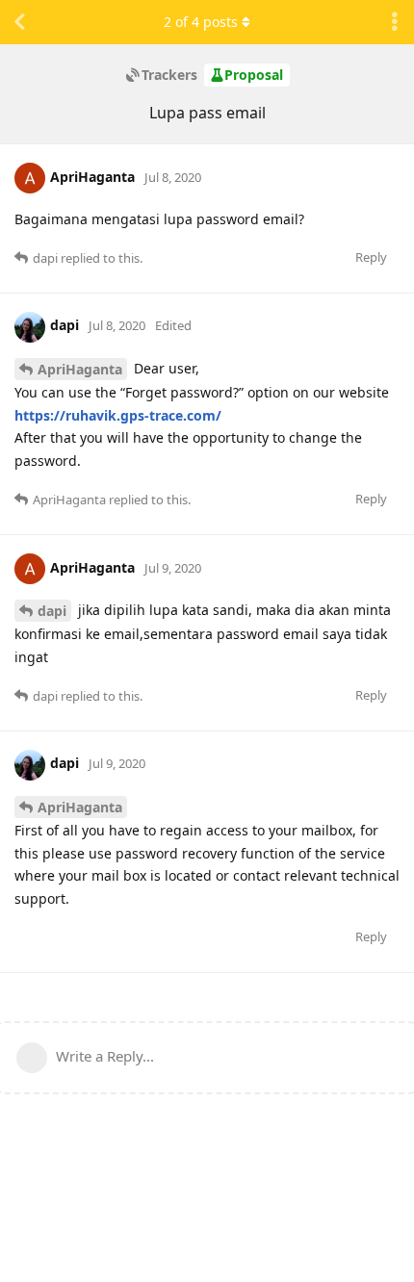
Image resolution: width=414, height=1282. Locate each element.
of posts (201, 22)
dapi (52, 611)
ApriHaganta (80, 369)
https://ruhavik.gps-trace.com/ (117, 415)
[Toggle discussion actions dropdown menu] (394, 22)
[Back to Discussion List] (19, 22)
